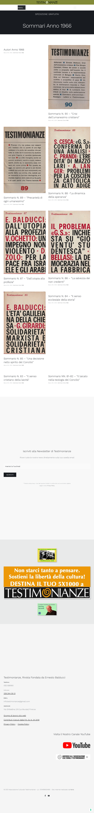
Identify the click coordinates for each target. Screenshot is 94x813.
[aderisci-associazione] (73, 755)
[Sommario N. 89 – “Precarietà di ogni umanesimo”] (25, 160)
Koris (72, 789)
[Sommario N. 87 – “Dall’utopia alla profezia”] (25, 242)
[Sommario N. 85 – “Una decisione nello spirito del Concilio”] (25, 323)
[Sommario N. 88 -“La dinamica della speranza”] (69, 158)
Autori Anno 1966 (14, 49)
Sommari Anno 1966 (18, 52)
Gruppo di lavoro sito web (15, 715)
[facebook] (45, 796)
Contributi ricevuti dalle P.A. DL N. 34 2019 (21, 720)
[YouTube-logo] (76, 738)
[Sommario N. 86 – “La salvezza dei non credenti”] (69, 242)
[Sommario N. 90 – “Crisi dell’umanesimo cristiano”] (69, 77)
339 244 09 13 (9, 693)
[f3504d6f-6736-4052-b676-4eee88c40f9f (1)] (47, 549)
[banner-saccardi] (47, 604)
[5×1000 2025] (47, 567)
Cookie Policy (23, 724)
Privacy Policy (50, 485)
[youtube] (49, 796)
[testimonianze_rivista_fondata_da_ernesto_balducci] (47, 2)
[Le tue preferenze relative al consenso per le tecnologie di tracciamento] (91, 810)
